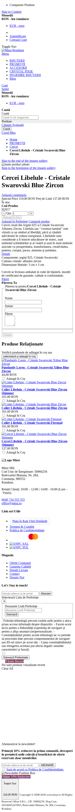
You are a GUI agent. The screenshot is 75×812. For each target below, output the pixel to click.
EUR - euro (17, 25)
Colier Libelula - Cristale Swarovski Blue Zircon (34, 408)
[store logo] (13, 50)
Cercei (14, 146)
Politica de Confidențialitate (27, 530)
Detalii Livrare (19, 570)
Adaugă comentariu (14, 195)
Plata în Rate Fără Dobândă (29, 521)
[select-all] (19, 356)
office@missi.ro (12, 503)
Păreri (5, 279)
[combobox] (20, 117)
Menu (5, 53)
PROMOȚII (17, 143)
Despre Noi (17, 577)
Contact (14, 573)
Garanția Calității (20, 566)
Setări (5, 89)
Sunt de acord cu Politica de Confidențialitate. (35, 769)
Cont (5, 85)
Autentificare (18, 36)
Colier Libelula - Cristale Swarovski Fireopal (32, 422)
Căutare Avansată (13, 125)
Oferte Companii (20, 563)
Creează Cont (18, 39)
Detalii (6, 254)
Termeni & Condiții (22, 526)
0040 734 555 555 (13, 499)
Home (13, 139)
